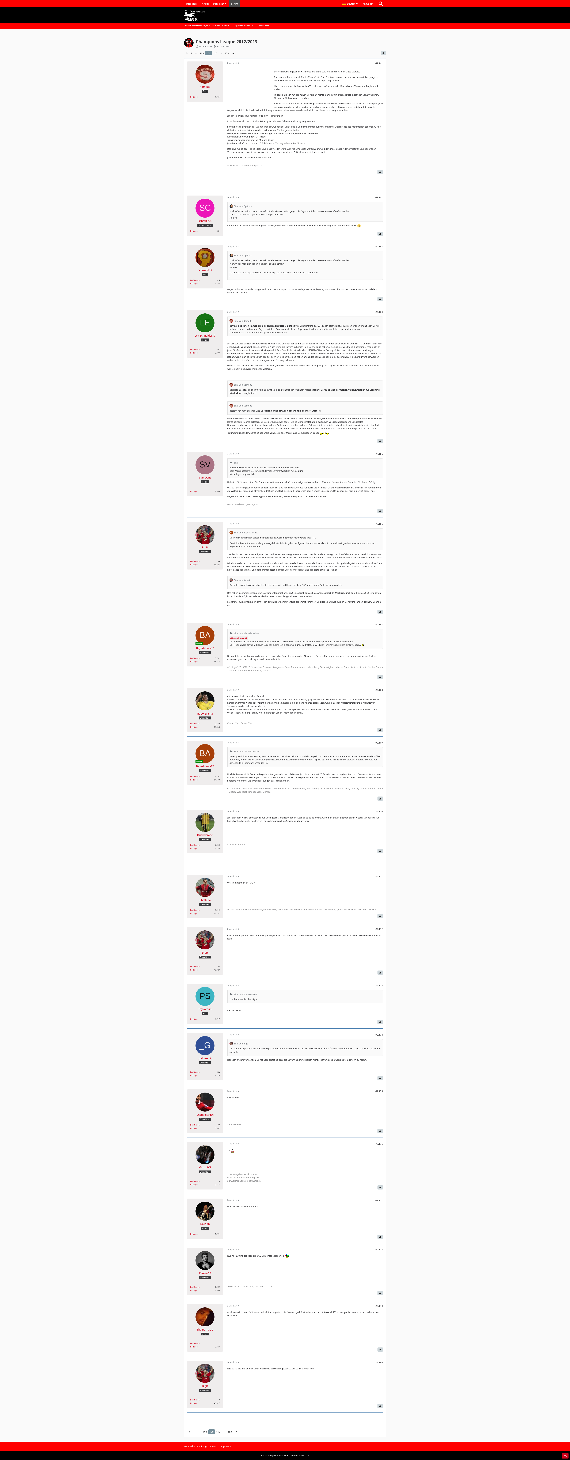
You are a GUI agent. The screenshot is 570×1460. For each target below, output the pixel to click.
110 (215, 53)
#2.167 (379, 624)
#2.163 (379, 246)
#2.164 (379, 311)
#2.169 (379, 742)
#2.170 (379, 811)
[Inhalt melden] (380, 172)
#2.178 (379, 1249)
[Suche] (381, 3)
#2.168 (379, 689)
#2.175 (379, 1091)
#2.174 (379, 1034)
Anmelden (368, 3)
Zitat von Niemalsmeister (246, 633)
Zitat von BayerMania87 (246, 532)
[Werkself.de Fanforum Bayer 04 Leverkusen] (285, 15)
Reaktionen (195, 280)
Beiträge (193, 97)
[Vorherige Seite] (186, 53)
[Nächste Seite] (233, 53)
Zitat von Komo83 (243, 320)
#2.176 (379, 1143)
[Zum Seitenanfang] (565, 1456)
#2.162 (379, 197)
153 (227, 53)
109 (208, 53)
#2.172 (379, 928)
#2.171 (379, 876)
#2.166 (379, 523)
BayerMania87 (239, 638)
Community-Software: (285, 1455)
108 (202, 53)
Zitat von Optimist (243, 206)
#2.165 (379, 453)
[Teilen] (383, 53)
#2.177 (379, 1200)
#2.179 (379, 1305)
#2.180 (379, 1362)
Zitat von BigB (241, 1043)
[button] (350, 3)
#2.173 (379, 985)
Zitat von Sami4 (242, 580)
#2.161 (379, 63)
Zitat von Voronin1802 (245, 994)
